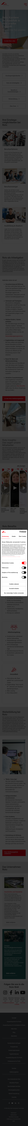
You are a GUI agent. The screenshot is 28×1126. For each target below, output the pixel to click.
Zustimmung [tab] (5, 536)
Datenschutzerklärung (11, 556)
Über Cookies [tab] (22, 536)
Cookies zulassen (14, 584)
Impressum (4, 556)
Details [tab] (14, 536)
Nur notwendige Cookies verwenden (14, 593)
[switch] (24, 567)
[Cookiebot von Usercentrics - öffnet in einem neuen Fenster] (19, 532)
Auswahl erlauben (14, 588)
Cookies (18, 556)
